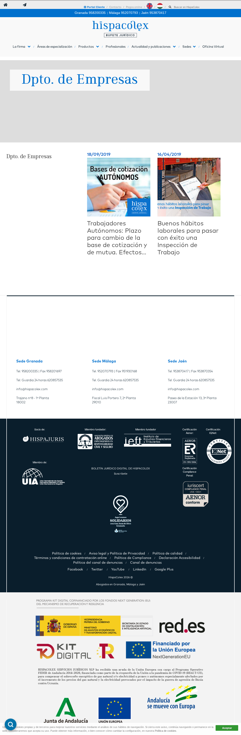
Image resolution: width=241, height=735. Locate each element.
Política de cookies (165, 730)
